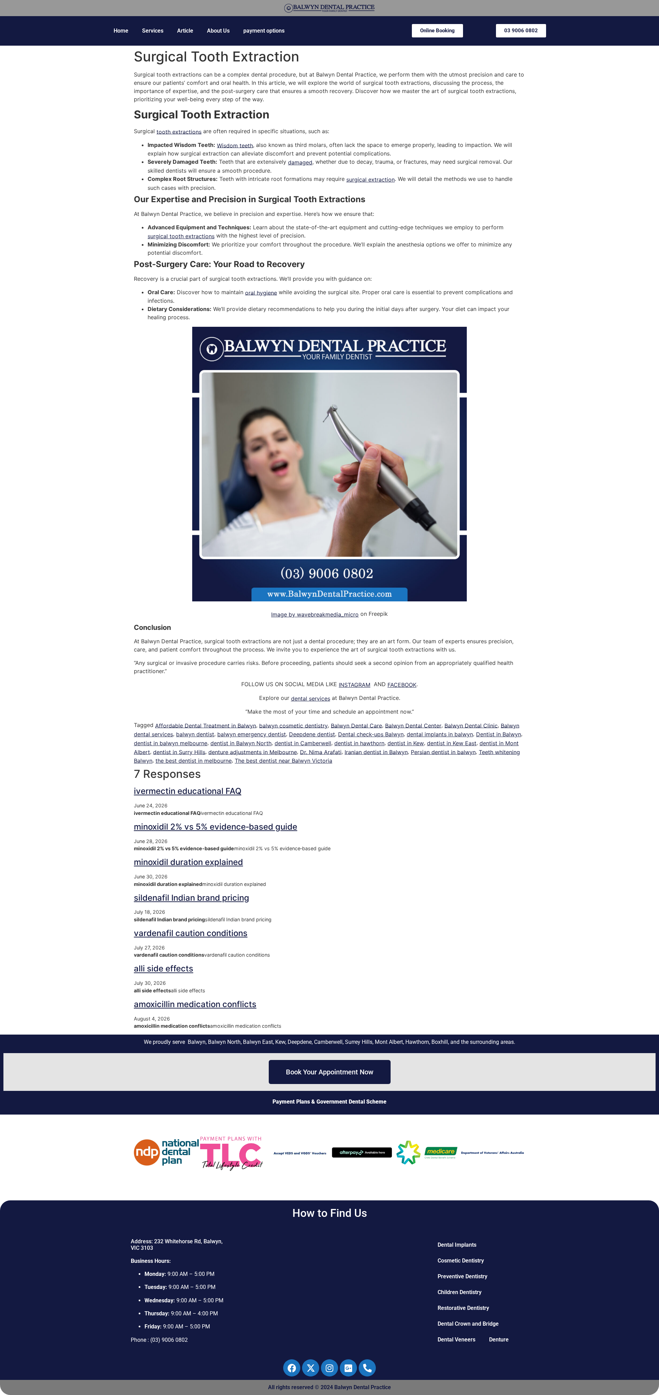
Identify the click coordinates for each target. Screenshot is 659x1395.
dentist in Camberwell (303, 743)
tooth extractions (179, 131)
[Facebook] (291, 1367)
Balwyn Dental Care (356, 725)
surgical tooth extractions (181, 236)
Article (185, 30)
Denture (499, 1339)
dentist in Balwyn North (240, 743)
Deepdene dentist (312, 734)
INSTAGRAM (354, 684)
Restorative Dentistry (463, 1308)
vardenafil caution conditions (190, 933)
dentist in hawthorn (359, 743)
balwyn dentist (195, 734)
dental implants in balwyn (440, 734)
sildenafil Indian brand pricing (191, 898)
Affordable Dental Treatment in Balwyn (205, 725)
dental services (310, 698)
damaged (300, 162)
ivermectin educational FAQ (187, 791)
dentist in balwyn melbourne (170, 743)
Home (121, 30)
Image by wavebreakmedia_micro (315, 614)
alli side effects (163, 969)
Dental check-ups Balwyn (371, 734)
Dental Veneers (456, 1339)
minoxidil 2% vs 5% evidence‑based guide (215, 827)
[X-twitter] (310, 1367)
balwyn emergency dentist (251, 734)
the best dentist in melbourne (193, 760)
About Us (218, 30)
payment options (264, 30)
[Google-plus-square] (348, 1367)
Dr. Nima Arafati (321, 751)
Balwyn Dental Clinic (471, 725)
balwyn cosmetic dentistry (293, 725)
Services (152, 30)
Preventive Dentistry (462, 1276)
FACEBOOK (402, 684)
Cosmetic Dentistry (461, 1260)
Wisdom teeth (235, 145)
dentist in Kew (406, 743)
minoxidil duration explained (188, 862)
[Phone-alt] (367, 1367)
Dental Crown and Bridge (468, 1324)
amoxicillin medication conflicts (195, 1004)
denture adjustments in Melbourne (252, 751)
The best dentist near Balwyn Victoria (283, 760)
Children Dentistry (460, 1292)
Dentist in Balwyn (498, 734)
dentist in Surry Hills (179, 751)
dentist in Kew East (451, 743)
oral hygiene (261, 292)
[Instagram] (329, 1367)
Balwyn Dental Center (413, 725)
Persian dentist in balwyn (443, 751)
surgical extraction (370, 179)
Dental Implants (457, 1245)
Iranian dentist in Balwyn (376, 751)
